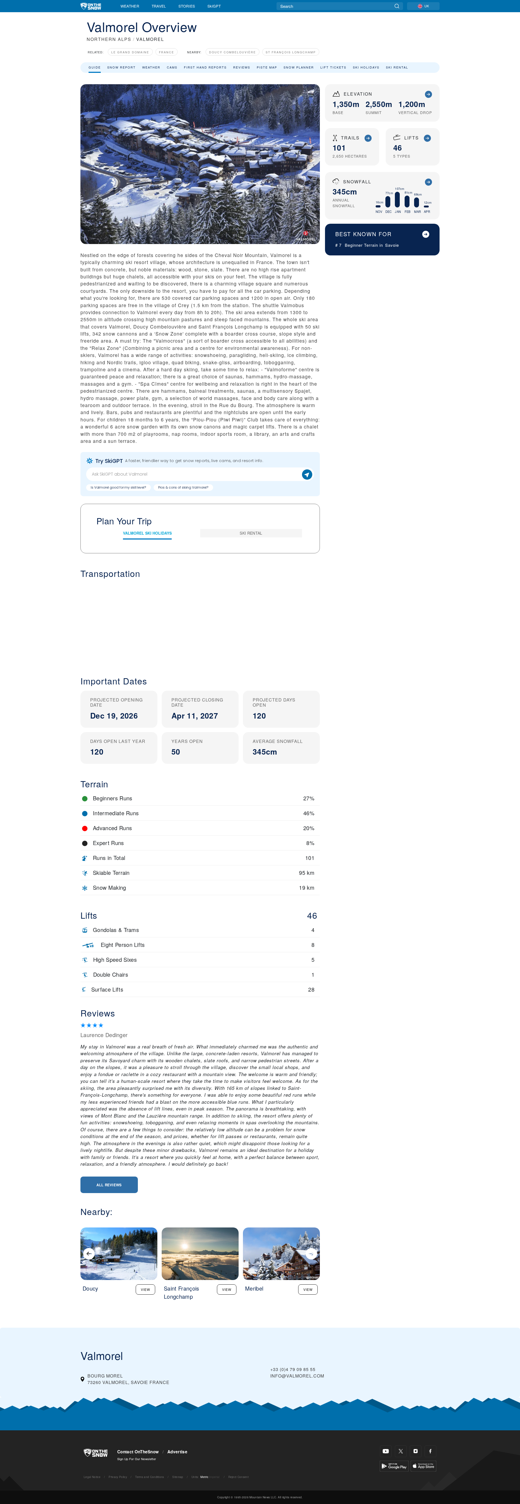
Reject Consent (238, 1477)
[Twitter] (401, 1451)
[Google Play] (394, 1465)
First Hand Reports (205, 67)
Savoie (392, 245)
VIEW (145, 1289)
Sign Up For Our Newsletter (136, 1459)
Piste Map (267, 67)
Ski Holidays (366, 67)
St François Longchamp (291, 52)
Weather (130, 6)
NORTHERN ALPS (109, 39)
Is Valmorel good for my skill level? (118, 487)
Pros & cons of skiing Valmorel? (183, 487)
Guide (95, 67)
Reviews (241, 67)
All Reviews (109, 1184)
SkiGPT (214, 6)
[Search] (397, 6)
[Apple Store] (423, 1465)
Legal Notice (92, 1477)
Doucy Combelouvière (232, 52)
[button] (200, 622)
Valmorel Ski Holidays (147, 533)
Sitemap (177, 1477)
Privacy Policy (118, 1477)
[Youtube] (386, 1451)
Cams (172, 67)
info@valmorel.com (297, 1376)
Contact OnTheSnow (138, 1452)
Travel (159, 6)
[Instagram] (415, 1451)
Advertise (177, 1452)
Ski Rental (397, 67)
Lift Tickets (333, 67)
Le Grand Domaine (130, 52)
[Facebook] (430, 1451)
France (166, 52)
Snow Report (121, 67)
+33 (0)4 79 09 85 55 (293, 1369)
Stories (186, 6)
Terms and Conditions (149, 1477)
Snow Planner (299, 67)
